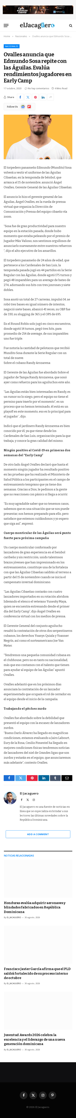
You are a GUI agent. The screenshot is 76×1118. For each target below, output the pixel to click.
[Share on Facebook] (20, 97)
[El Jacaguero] (38, 25)
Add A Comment (38, 834)
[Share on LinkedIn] (43, 97)
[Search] (70, 25)
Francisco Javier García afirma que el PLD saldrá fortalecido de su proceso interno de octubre (37, 973)
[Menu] (6, 25)
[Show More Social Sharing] (50, 97)
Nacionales (11, 46)
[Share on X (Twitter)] (28, 97)
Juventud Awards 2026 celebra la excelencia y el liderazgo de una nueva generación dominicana (34, 1039)
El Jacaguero (29, 793)
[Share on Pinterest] (35, 97)
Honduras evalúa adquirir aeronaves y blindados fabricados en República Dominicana (34, 907)
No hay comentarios (38, 88)
